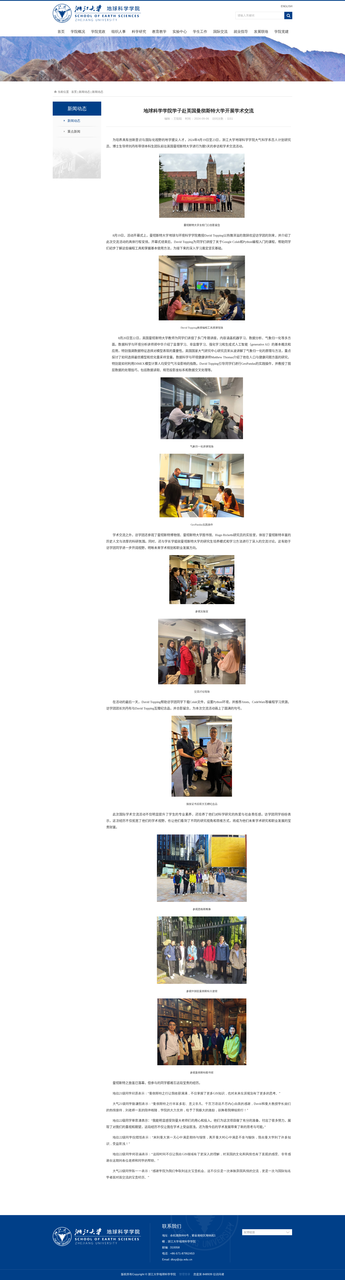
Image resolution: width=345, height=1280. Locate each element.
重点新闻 (73, 131)
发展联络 (261, 32)
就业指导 (241, 32)
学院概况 (78, 32)
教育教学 (159, 32)
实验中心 (179, 32)
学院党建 (281, 32)
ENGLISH (286, 6)
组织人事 (118, 32)
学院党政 (98, 32)
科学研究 (139, 32)
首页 (61, 32)
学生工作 (200, 32)
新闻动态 (84, 91)
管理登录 (184, 1274)
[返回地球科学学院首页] (97, 13)
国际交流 (220, 32)
